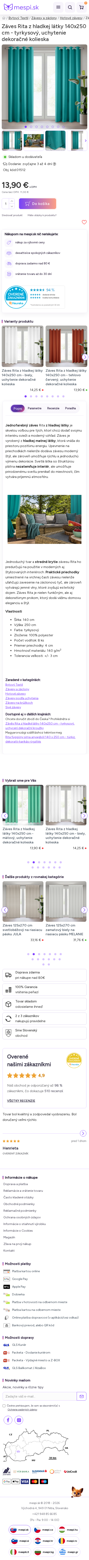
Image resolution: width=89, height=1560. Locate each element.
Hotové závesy (71, 18)
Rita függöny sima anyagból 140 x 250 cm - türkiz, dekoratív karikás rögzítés (40, 739)
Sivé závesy (13, 707)
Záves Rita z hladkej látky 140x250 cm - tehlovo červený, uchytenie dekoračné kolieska (66, 377)
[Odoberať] (81, 1396)
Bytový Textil (18, 18)
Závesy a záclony (44, 18)
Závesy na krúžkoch (19, 703)
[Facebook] (8, 1420)
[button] (25, 127)
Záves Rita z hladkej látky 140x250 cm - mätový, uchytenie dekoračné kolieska (19, 835)
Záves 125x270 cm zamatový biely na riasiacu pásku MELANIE (64, 929)
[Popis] (18, 408)
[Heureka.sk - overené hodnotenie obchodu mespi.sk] (35, 297)
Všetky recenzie (21, 1101)
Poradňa (70, 408)
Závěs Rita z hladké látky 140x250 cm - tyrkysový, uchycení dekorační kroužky (40, 726)
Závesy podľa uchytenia (21, 698)
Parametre (34, 408)
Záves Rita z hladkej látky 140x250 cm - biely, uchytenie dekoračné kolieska (22, 377)
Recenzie (53, 408)
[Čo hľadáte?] (70, 7)
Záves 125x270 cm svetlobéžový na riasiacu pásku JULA (22, 929)
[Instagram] (18, 1420)
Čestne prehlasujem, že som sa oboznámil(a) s (33, 1407)
